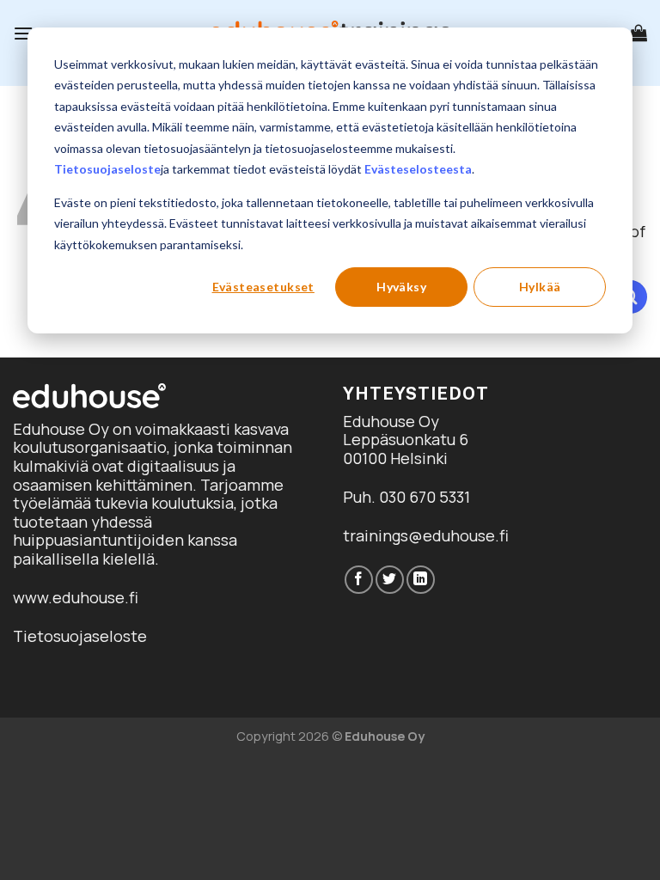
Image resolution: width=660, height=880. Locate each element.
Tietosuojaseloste (107, 169)
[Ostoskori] (638, 32)
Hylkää (540, 286)
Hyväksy (401, 286)
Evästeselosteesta (418, 169)
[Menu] (23, 33)
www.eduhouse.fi (75, 597)
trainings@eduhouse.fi (426, 535)
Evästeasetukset (263, 286)
